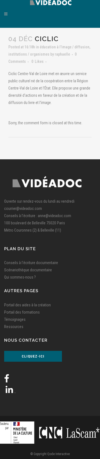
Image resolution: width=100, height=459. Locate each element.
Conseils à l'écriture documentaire (31, 262)
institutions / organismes (28, 54)
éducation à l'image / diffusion (64, 47)
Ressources (13, 326)
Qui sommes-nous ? (20, 277)
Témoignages (15, 319)
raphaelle (62, 54)
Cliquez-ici (33, 356)
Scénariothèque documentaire (28, 270)
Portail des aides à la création (27, 305)
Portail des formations (22, 312)
